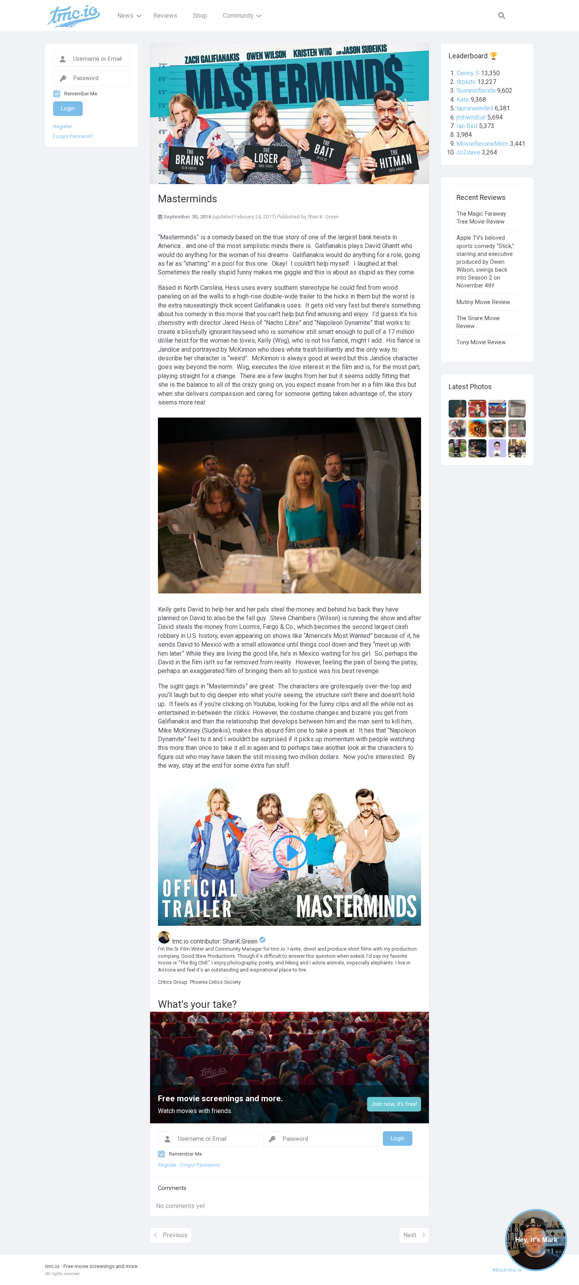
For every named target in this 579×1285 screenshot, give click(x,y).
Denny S (468, 73)
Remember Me (80, 94)
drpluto (466, 82)
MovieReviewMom (482, 143)
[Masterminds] (289, 113)
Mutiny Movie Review (483, 302)
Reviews (165, 15)
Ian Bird (467, 126)
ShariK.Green (241, 941)
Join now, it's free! (394, 1104)
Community (238, 15)
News (125, 15)
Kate (463, 99)
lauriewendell (475, 108)
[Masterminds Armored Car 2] (289, 593)
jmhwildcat (471, 117)
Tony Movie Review (481, 342)
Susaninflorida (476, 90)
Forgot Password (73, 136)
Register (62, 126)
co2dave (468, 152)
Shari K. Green (323, 217)
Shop (200, 15)
